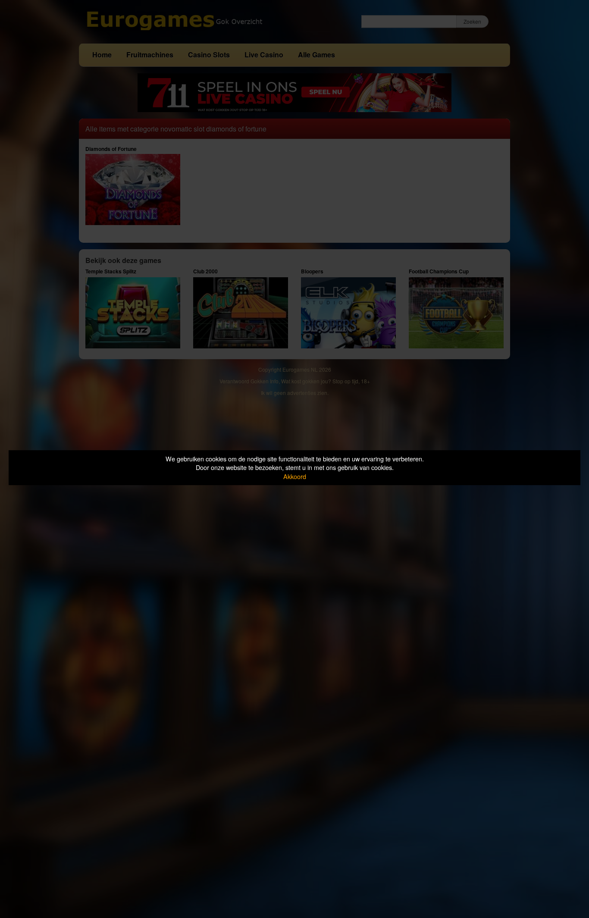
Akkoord (294, 476)
